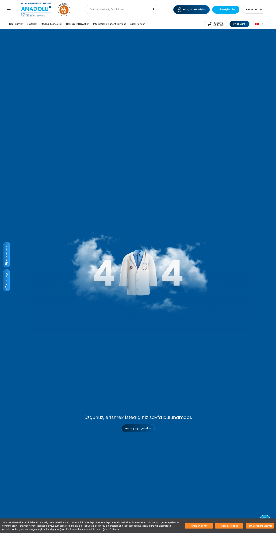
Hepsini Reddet (229, 525)
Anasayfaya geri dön (138, 428)
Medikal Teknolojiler (51, 24)
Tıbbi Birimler (16, 24)
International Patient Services (109, 24)
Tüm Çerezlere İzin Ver (259, 525)
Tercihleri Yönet (198, 525)
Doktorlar (32, 24)
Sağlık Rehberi (137, 24)
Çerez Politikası (111, 529)
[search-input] (153, 9)
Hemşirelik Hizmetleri (77, 24)
